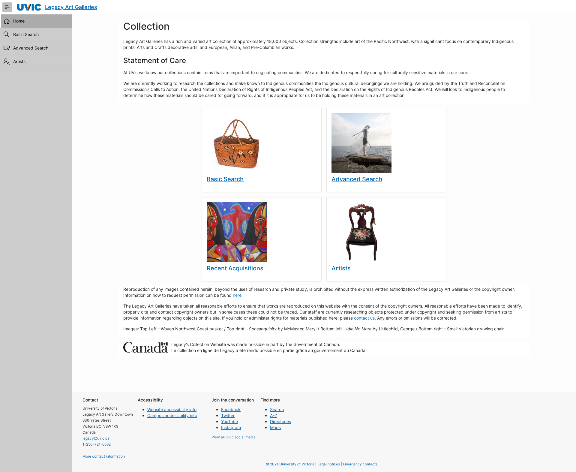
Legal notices (328, 464)
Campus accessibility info (172, 415)
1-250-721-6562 (96, 444)
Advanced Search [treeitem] (30, 47)
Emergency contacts (360, 464)
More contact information (103, 456)
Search (277, 409)
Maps (275, 427)
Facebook (231, 409)
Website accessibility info (171, 409)
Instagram (231, 427)
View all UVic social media (234, 437)
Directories (280, 421)
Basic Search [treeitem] (26, 34)
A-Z (273, 415)
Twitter (228, 415)
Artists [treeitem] (19, 61)
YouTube (229, 421)
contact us (364, 317)
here (237, 295)
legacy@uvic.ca (96, 438)
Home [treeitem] (19, 20)
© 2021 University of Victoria (290, 464)
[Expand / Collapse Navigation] (7, 7)
